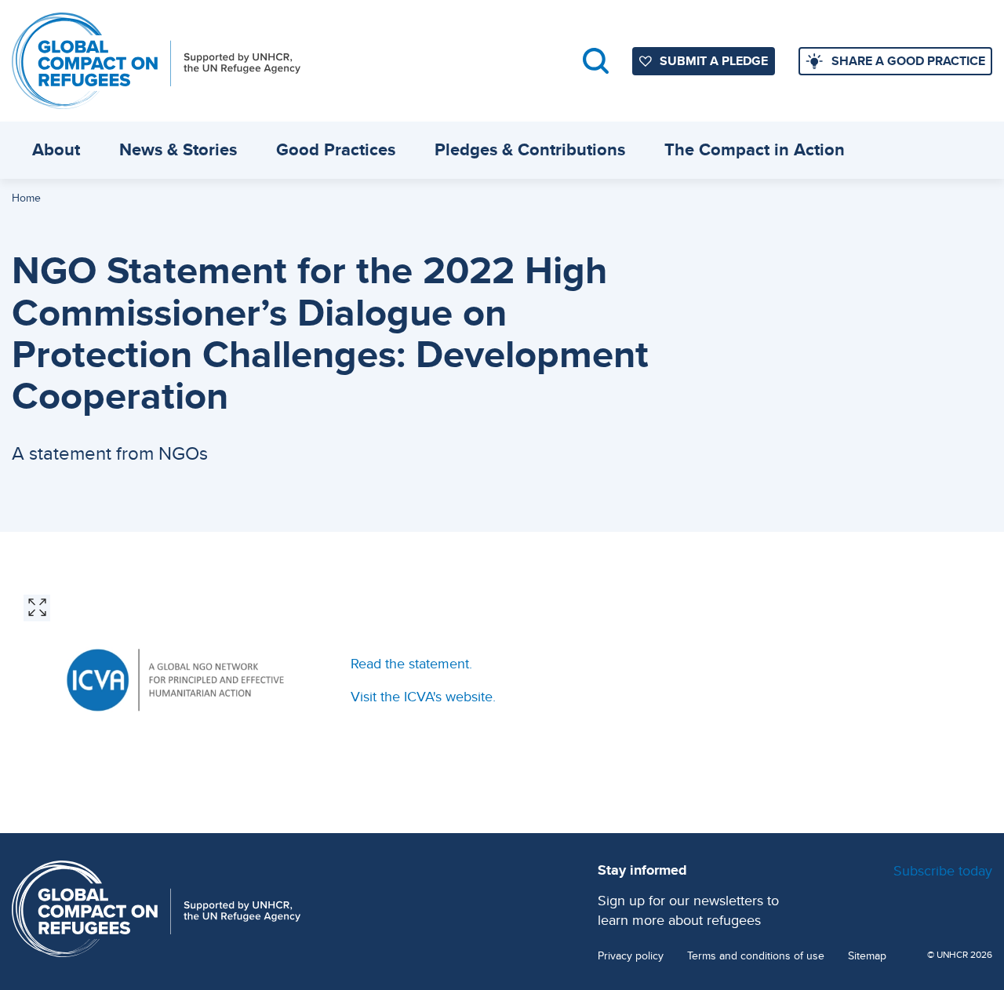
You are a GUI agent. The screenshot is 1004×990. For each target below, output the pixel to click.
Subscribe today (942, 870)
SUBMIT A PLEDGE (714, 61)
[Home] (156, 60)
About (56, 149)
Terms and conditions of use (755, 955)
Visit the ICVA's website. (423, 696)
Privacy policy (631, 955)
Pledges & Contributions (530, 149)
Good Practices (335, 149)
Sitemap (867, 955)
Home (26, 198)
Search (596, 61)
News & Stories (178, 149)
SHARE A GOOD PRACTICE (908, 61)
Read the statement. (411, 663)
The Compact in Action (754, 149)
